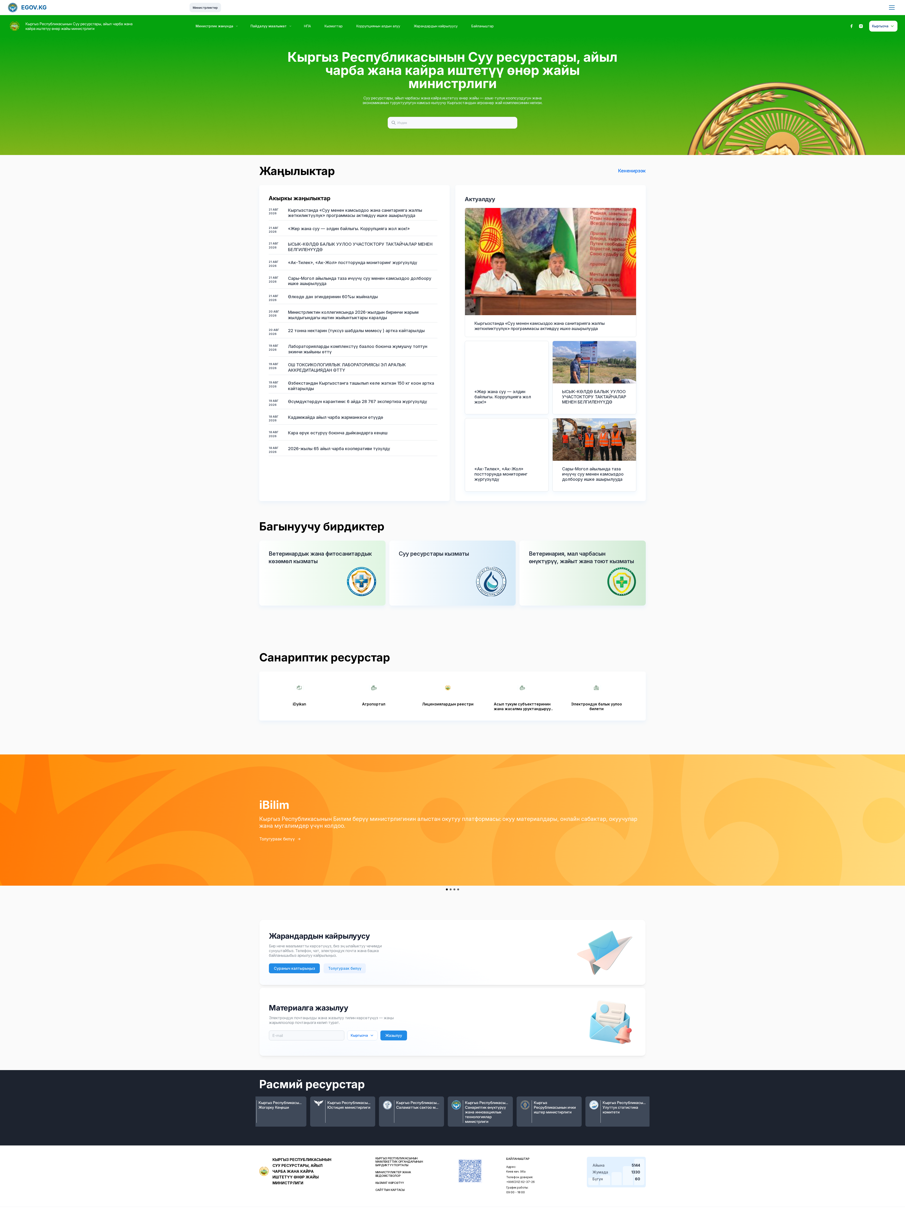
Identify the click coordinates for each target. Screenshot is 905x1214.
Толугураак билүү (277, 838)
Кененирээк (632, 171)
